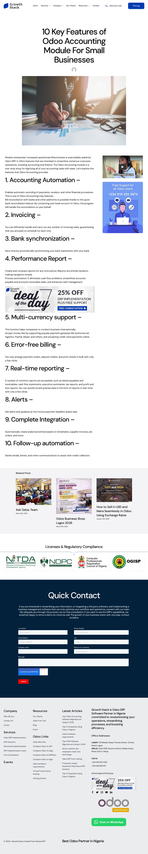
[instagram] (102, 792)
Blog (74, 23)
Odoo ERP (10, 161)
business (22, 609)
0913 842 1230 (115, 6)
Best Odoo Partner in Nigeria (83, 841)
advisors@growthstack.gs (102, 773)
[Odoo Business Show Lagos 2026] (74, 496)
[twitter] (97, 792)
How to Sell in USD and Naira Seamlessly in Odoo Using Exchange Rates (114, 511)
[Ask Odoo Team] (33, 491)
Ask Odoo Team (27, 510)
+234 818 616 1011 (98, 766)
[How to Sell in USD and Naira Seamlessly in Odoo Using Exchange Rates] (114, 490)
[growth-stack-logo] (13, 4)
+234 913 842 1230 (99, 762)
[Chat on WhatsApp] (108, 819)
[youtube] (106, 792)
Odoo (76, 203)
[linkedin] (111, 792)
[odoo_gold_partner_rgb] (113, 794)
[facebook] (92, 792)
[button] (17, 503)
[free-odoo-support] (123, 183)
